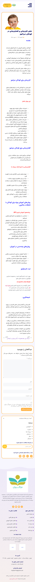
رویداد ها (28, 432)
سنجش (29, 434)
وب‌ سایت (29, 396)
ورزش (29, 438)
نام (31, 382)
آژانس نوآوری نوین (14, 579)
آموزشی (28, 427)
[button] (3, 418)
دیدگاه (29, 358)
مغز (30, 436)
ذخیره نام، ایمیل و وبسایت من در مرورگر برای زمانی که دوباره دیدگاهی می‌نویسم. (18, 405)
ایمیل (30, 389)
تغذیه (29, 429)
